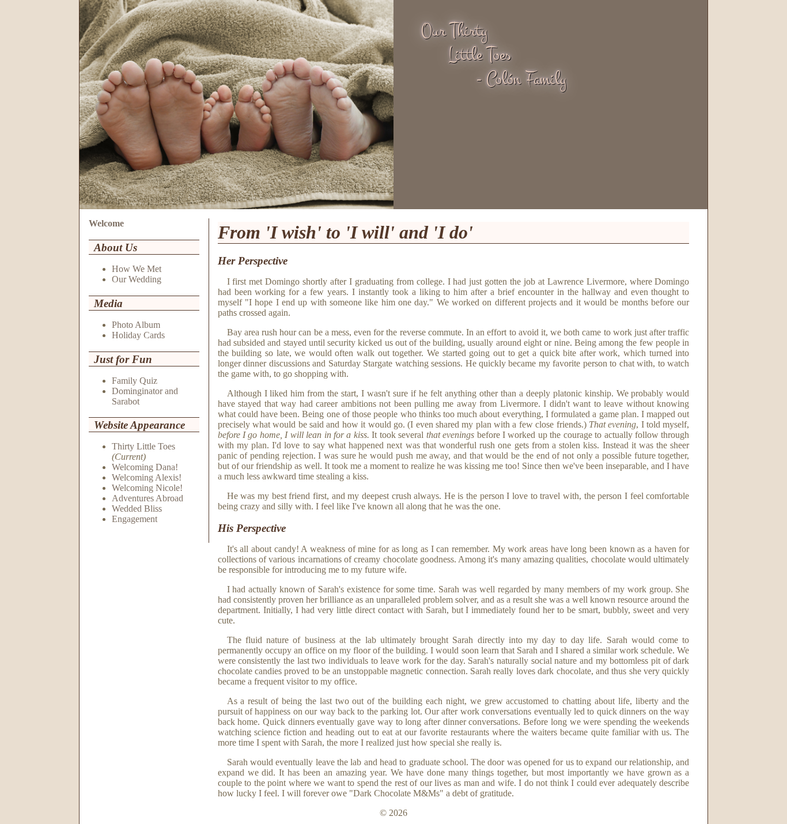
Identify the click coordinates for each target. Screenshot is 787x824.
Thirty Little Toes (143, 446)
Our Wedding (136, 279)
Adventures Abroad (147, 498)
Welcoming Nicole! (147, 488)
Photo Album (136, 325)
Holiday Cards (138, 335)
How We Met (136, 269)
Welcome (106, 223)
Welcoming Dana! (145, 467)
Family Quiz (134, 380)
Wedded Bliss (137, 508)
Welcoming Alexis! (146, 477)
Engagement (134, 519)
